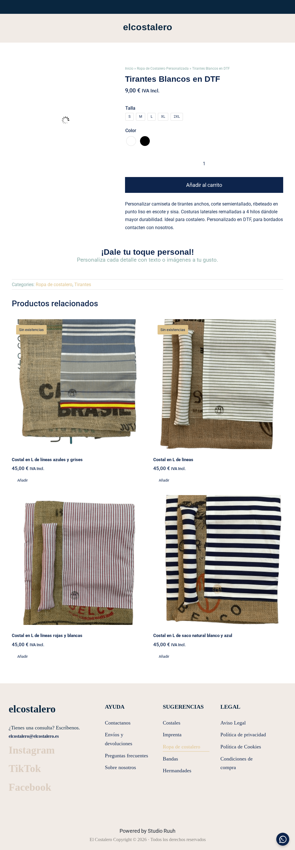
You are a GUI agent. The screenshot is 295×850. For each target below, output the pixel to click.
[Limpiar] (281, 159)
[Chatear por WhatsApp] (282, 839)
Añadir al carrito (204, 185)
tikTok (25, 768)
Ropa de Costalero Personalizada (163, 68)
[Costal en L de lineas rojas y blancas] (77, 560)
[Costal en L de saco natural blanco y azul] (218, 560)
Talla (130, 108)
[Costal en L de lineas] (218, 384)
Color (130, 130)
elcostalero (147, 27)
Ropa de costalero (54, 284)
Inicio (129, 68)
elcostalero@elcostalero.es (34, 736)
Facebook (30, 787)
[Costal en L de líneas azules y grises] (77, 384)
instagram (32, 750)
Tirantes (82, 284)
